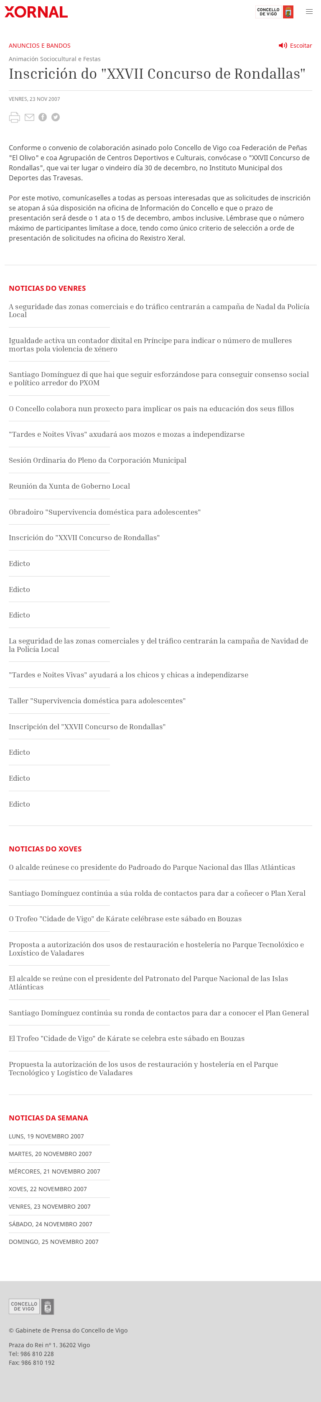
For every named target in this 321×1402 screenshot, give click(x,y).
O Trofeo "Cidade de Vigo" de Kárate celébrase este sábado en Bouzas (125, 918)
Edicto (19, 563)
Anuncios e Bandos (40, 45)
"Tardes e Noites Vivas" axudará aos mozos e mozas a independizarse (127, 434)
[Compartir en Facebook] (42, 118)
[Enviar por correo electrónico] (29, 118)
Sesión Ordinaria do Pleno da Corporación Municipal (97, 460)
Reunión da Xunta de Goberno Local (69, 486)
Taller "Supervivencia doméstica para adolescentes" (97, 700)
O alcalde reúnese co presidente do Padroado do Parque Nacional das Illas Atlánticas (152, 867)
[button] (309, 11)
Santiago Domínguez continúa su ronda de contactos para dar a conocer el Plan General (159, 1012)
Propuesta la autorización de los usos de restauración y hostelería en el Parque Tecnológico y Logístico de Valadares (143, 1068)
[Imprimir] (14, 118)
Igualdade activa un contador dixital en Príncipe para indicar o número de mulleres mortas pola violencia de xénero (150, 344)
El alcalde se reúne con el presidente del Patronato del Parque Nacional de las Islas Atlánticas (148, 982)
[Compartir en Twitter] (55, 118)
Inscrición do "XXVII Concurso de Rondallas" (84, 537)
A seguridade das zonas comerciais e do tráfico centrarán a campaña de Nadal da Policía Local (159, 310)
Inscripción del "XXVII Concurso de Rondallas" (87, 726)
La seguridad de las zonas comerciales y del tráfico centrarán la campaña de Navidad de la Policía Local (158, 645)
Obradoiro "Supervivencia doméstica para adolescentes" (105, 511)
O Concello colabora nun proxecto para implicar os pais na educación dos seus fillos (151, 408)
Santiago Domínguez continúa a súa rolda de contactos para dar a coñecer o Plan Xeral (157, 893)
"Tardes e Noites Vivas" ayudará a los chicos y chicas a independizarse (128, 674)
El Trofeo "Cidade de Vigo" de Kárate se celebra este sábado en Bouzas (127, 1038)
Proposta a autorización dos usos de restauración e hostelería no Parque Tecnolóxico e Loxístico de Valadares (156, 948)
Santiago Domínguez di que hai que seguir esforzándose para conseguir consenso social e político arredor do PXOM (159, 378)
